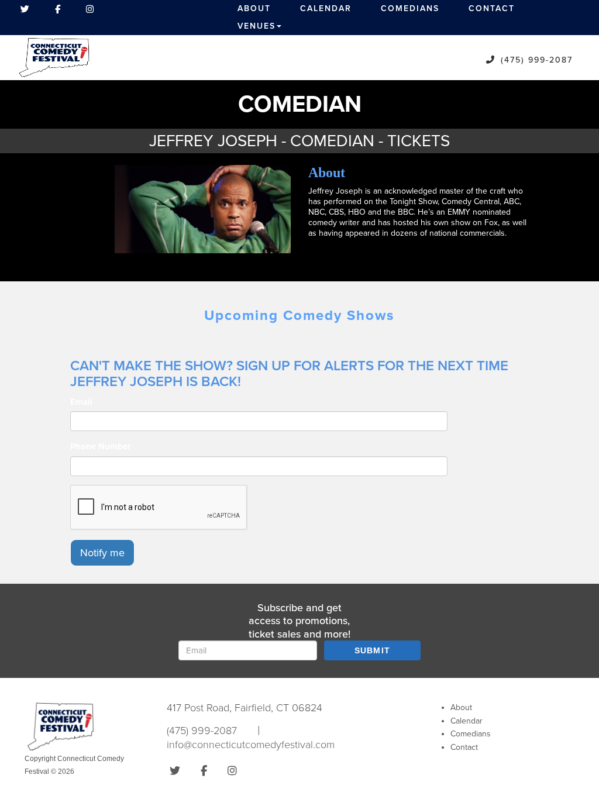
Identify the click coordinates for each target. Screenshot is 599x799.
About (254, 8)
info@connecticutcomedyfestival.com (251, 744)
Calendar (326, 8)
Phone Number (100, 446)
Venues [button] (256, 26)
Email (81, 402)
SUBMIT (372, 650)
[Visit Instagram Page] (89, 9)
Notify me (102, 552)
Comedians (410, 8)
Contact (492, 8)
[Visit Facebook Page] (57, 9)
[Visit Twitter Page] (25, 9)
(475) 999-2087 (537, 60)
